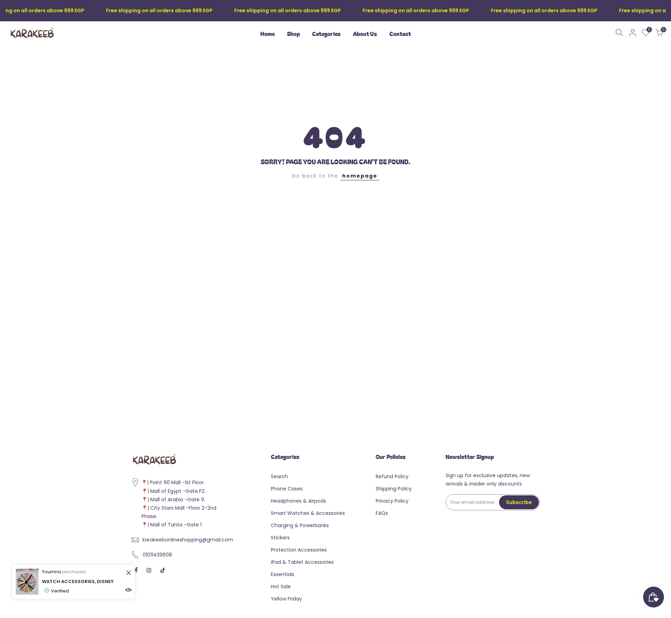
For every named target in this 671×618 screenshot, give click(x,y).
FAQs (382, 513)
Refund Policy (392, 476)
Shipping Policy (394, 488)
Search (279, 476)
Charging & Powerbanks (300, 525)
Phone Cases (287, 488)
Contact (400, 33)
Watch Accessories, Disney (78, 581)
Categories (326, 33)
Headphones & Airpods (298, 500)
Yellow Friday (286, 598)
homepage (359, 175)
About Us (365, 33)
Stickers (280, 537)
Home (267, 33)
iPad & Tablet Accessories (302, 562)
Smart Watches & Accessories (308, 513)
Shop (293, 33)
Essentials (282, 574)
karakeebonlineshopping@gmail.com (188, 539)
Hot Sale (281, 586)
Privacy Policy (392, 500)
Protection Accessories (299, 549)
